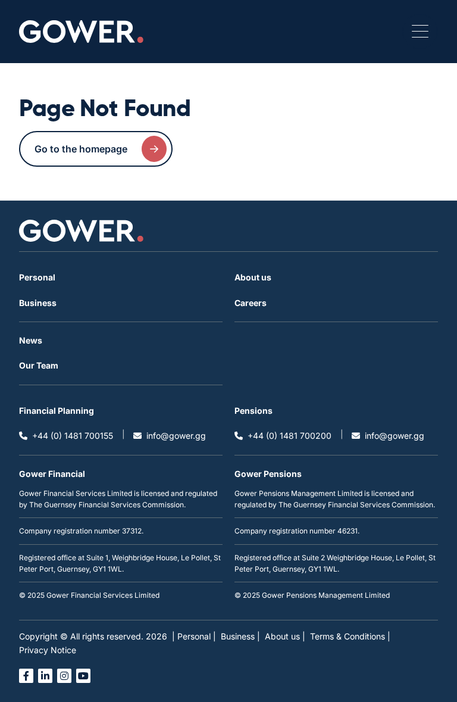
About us (252, 277)
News (30, 340)
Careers (250, 303)
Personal (37, 277)
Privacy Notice (47, 650)
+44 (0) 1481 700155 (72, 435)
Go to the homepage (81, 149)
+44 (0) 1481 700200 (289, 435)
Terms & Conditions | (350, 636)
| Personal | (194, 636)
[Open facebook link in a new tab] (26, 676)
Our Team (38, 365)
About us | (285, 636)
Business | (240, 636)
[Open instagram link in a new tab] (64, 676)
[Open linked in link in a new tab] (45, 676)
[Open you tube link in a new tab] (83, 676)
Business (38, 303)
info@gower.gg (176, 435)
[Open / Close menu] (420, 31)
